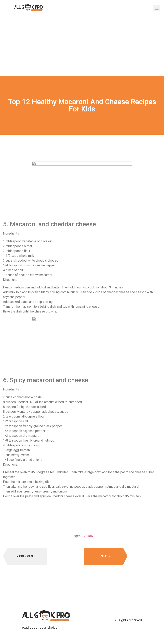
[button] (156, 8)
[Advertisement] (82, 46)
